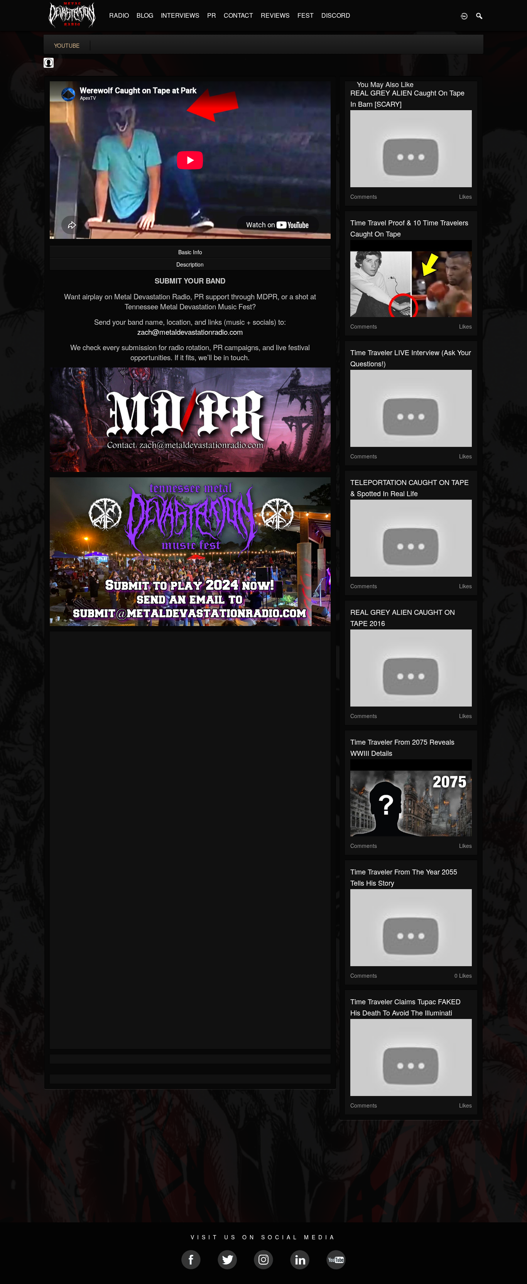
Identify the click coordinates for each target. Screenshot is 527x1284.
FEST (305, 15)
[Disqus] (190, 740)
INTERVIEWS (180, 15)
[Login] (464, 15)
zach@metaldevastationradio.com (190, 332)
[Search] (479, 15)
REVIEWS (275, 15)
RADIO (119, 15)
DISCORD (335, 15)
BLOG (145, 15)
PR (211, 15)
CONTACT (238, 15)
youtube (66, 45)
